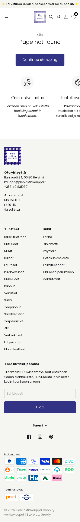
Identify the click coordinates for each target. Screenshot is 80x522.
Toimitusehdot (54, 265)
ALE (6, 328)
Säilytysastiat (14, 314)
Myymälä (49, 251)
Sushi (8, 300)
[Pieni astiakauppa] (40, 17)
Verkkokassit (13, 335)
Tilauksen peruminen (58, 272)
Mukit (8, 251)
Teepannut (12, 307)
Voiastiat (10, 293)
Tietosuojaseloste (56, 258)
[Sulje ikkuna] (71, 453)
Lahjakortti (12, 342)
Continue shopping (40, 59)
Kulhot (9, 258)
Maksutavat (51, 279)
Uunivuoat (11, 279)
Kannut (9, 286)
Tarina (47, 237)
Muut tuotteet (15, 349)
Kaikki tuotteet (15, 237)
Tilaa (40, 506)
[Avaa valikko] (6, 17)
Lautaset (10, 265)
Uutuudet (11, 244)
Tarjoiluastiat (13, 321)
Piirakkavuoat (14, 272)
